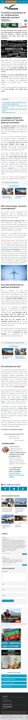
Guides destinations (7, 700)
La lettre (20, 1)
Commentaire (5, 571)
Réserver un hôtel (7, 686)
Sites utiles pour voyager (8, 701)
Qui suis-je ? (5, 698)
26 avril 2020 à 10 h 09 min (6, 553)
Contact (19, 713)
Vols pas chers (7, 675)
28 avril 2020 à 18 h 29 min (7, 564)
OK (14, 719)
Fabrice (4, 557)
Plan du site (24, 713)
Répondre (24, 554)
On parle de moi (14, 713)
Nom (3, 584)
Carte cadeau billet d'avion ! (9, 679)
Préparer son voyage (11, 1)
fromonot (4, 537)
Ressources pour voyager (9, 682)
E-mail (3, 589)
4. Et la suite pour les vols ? (9, 112)
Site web (4, 595)
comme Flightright (6, 249)
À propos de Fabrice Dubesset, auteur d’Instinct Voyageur (16, 475)
